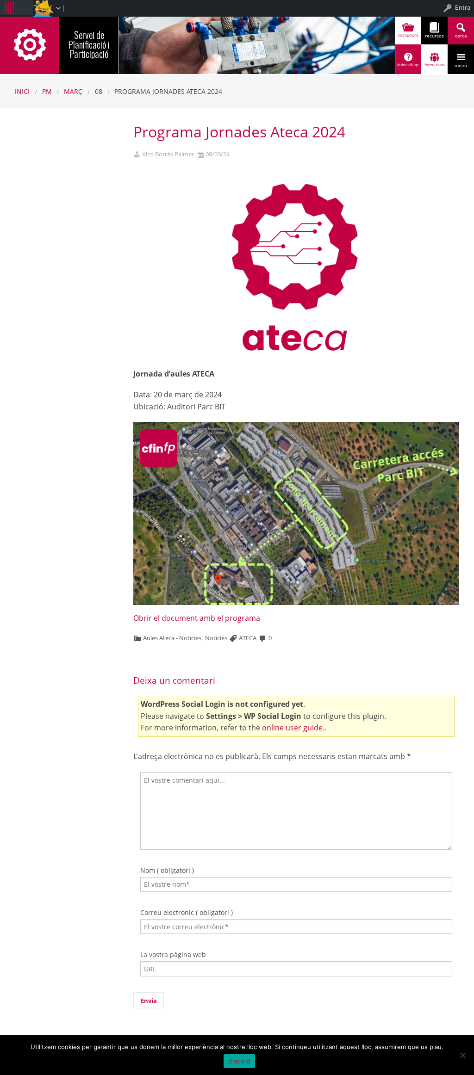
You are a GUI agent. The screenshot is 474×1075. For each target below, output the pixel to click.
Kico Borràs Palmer (168, 154)
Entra (462, 7)
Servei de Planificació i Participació (89, 44)
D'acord (239, 1061)
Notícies (216, 638)
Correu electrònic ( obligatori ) (186, 912)
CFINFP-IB (30, 44)
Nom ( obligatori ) (167, 870)
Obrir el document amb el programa (196, 618)
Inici (22, 91)
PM (47, 91)
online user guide (292, 728)
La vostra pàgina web (173, 954)
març (73, 91)
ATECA (247, 638)
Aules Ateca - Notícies (172, 638)
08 (98, 91)
